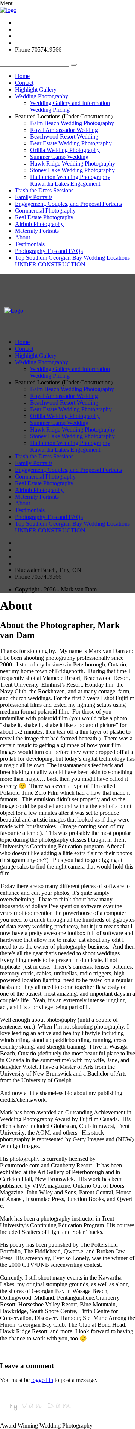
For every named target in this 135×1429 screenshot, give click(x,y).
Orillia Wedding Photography (65, 150)
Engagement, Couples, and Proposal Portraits (68, 204)
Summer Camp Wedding (59, 157)
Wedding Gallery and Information (70, 103)
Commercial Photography (45, 210)
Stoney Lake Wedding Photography (72, 170)
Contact (24, 83)
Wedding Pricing (50, 109)
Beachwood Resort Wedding (64, 136)
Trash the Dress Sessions (44, 190)
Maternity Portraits (37, 231)
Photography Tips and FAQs (49, 251)
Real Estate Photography (44, 217)
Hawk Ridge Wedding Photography (72, 163)
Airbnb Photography (39, 224)
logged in (42, 1380)
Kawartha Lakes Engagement (65, 183)
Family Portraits (33, 197)
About (22, 237)
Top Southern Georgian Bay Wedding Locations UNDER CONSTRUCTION (72, 260)
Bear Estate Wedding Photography (71, 143)
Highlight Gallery (36, 89)
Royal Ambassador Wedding (64, 130)
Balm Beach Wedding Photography (72, 123)
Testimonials (30, 244)
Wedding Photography (41, 96)
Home (22, 76)
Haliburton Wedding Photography (70, 177)
